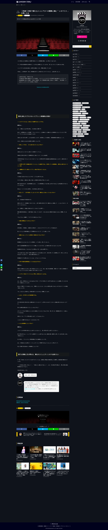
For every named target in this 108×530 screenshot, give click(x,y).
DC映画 (76, 54)
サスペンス (83, 117)
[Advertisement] (43, 100)
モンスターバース (77, 129)
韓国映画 (77, 95)
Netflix (76, 59)
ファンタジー (76, 123)
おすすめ (75, 111)
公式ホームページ (82, 36)
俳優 (75, 131)
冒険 (79, 131)
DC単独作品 (85, 103)
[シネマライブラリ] (23, 2)
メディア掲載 (52, 526)
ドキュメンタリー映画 (80, 64)
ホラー (84, 123)
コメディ (75, 117)
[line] (81, 41)
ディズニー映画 (78, 61)
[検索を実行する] (90, 46)
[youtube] (83, 41)
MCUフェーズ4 (77, 107)
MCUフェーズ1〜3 (77, 105)
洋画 (76, 80)
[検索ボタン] (89, 2)
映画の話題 (77, 74)
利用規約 (58, 526)
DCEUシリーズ (77, 103)
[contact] (85, 41)
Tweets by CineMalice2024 (43, 87)
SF (83, 109)
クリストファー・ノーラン (79, 115)
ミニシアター (27, 15)
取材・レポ (20, 15)
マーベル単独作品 (77, 125)
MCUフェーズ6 (76, 109)
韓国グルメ (77, 87)
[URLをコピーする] (64, 55)
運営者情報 (40, 526)
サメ (89, 117)
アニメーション (77, 113)
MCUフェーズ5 (86, 107)
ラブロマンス (86, 129)
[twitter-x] (79, 41)
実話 (84, 131)
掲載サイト (46, 526)
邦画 (76, 85)
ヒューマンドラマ (83, 121)
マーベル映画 (78, 67)
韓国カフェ (81, 136)
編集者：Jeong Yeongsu (22, 402)
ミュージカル (84, 127)
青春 (74, 136)
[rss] (55, 524)
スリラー (75, 119)
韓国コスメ (77, 90)
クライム (85, 113)
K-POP (76, 56)
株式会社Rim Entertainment (23, 400)
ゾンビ (75, 121)
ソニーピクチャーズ (84, 119)
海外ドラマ (77, 82)
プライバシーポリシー (65, 526)
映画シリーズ (78, 72)
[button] (21, 55)
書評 (76, 77)
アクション (83, 111)
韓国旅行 (77, 93)
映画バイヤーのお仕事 (30, 388)
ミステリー (86, 125)
